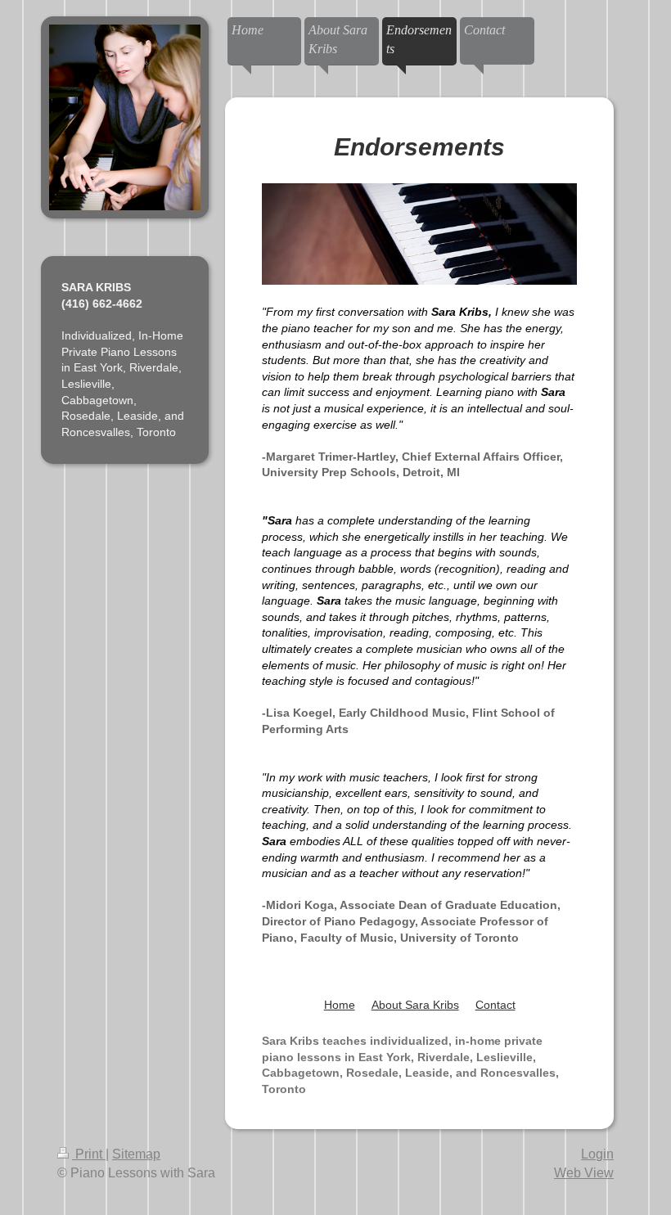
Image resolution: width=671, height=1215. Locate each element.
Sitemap (136, 1154)
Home (339, 1004)
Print (89, 1154)
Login (597, 1154)
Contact (495, 1004)
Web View (584, 1173)
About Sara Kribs (415, 1004)
